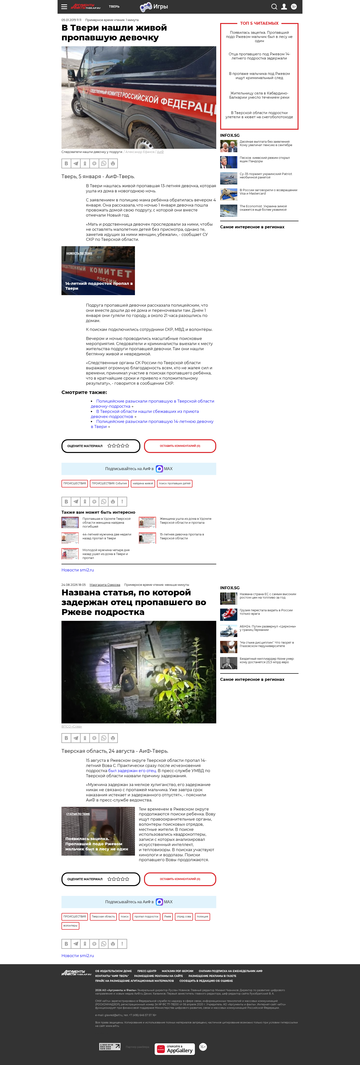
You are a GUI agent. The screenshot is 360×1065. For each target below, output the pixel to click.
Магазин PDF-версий (177, 971)
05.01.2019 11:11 (71, 20)
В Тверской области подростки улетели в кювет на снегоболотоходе (259, 115)
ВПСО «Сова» (71, 726)
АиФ (160, 152)
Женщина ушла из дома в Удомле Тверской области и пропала (185, 520)
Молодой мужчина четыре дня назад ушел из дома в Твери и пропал (106, 554)
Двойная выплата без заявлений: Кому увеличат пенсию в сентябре (266, 143)
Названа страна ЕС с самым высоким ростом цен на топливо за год (268, 595)
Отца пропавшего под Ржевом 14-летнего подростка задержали (259, 56)
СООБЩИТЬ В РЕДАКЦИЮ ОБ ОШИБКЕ (206, 981)
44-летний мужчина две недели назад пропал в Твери (107, 536)
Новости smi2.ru (77, 570)
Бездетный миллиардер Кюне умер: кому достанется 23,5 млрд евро (267, 660)
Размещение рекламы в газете (212, 976)
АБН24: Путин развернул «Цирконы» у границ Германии (268, 628)
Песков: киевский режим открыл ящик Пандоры (265, 159)
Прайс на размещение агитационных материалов (134, 981)
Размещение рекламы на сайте (158, 976)
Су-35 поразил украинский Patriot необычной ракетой (266, 175)
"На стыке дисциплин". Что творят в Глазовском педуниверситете (267, 644)
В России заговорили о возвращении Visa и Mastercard (268, 191)
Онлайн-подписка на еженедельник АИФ (231, 971)
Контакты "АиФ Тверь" (112, 976)
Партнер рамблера (137, 1046)
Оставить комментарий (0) (180, 446)
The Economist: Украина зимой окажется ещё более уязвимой (263, 208)
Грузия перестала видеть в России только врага (266, 612)
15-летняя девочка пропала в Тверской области (182, 536)
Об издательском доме (113, 971)
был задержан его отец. (132, 770)
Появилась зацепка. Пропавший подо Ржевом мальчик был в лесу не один (259, 37)
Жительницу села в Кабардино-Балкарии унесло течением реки (259, 95)
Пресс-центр (146, 971)
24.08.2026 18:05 (73, 585)
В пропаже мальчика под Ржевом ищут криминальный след (259, 76)
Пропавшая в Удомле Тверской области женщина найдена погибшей (107, 522)
